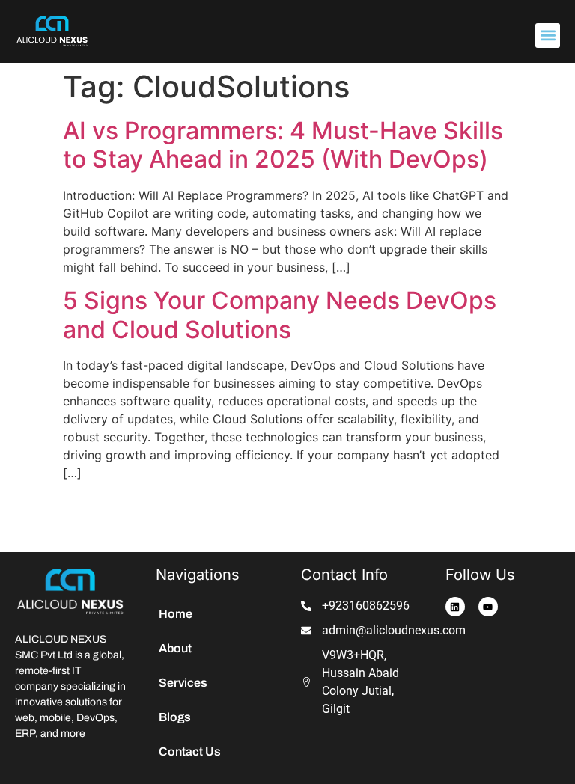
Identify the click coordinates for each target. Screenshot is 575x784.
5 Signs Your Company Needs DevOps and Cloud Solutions (279, 314)
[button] (547, 35)
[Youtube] (488, 606)
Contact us (190, 751)
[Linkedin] (455, 606)
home (175, 613)
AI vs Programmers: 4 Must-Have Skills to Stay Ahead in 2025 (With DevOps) (283, 145)
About (175, 648)
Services (183, 682)
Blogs (175, 717)
